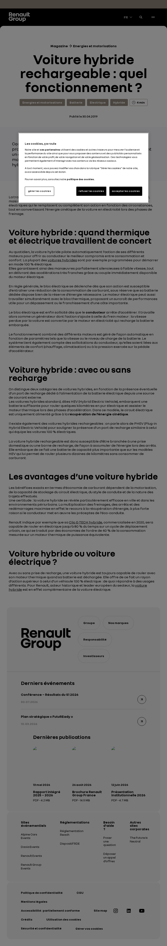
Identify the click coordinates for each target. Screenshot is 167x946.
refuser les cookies (91, 191)
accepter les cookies (126, 191)
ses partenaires (50, 149)
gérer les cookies (39, 191)
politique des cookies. (81, 179)
